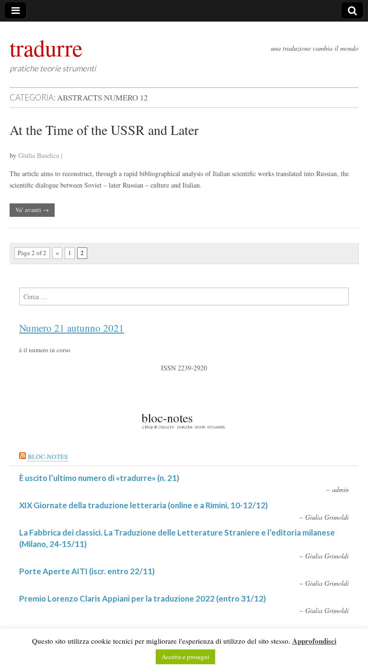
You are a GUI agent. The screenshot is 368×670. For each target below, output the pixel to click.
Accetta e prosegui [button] (185, 656)
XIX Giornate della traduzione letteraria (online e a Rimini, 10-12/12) (143, 505)
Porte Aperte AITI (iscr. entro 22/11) (87, 571)
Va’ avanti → (32, 209)
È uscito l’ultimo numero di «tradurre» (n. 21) (99, 478)
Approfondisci (314, 641)
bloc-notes (48, 456)
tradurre (46, 47)
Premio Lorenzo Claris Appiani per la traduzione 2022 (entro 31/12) (142, 598)
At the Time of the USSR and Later (104, 130)
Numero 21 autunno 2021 (71, 328)
